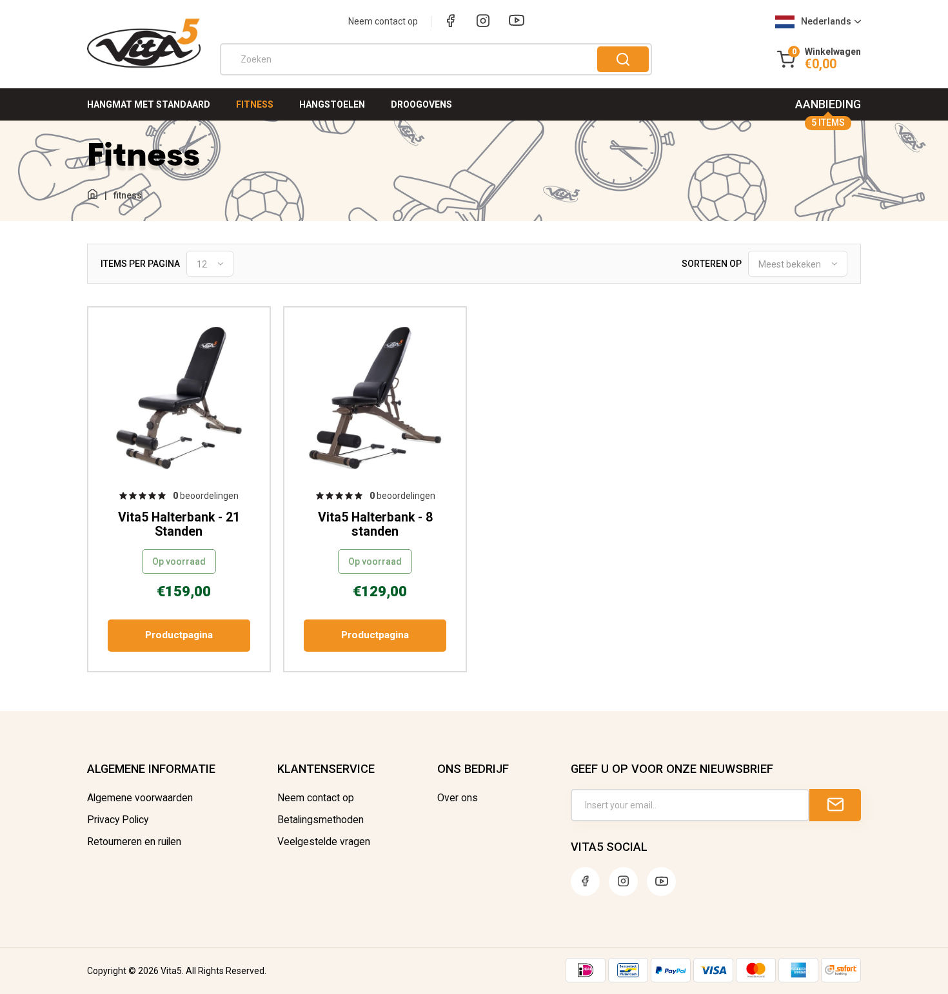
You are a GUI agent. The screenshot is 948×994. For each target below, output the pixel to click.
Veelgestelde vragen (323, 842)
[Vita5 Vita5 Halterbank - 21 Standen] (179, 399)
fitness (128, 195)
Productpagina (179, 635)
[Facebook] (450, 22)
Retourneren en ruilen (134, 842)
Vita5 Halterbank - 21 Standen (179, 525)
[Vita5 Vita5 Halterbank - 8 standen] (375, 399)
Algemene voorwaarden (140, 798)
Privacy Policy (117, 820)
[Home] (92, 195)
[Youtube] (516, 22)
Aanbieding (828, 109)
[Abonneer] (835, 805)
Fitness (254, 104)
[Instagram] (483, 22)
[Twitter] (661, 881)
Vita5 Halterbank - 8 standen (375, 525)
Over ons (457, 798)
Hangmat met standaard (148, 104)
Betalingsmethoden (320, 820)
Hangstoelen (332, 104)
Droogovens (421, 104)
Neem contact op (383, 21)
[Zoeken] (623, 59)
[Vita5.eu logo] (144, 66)
